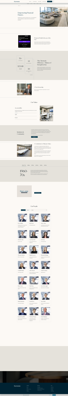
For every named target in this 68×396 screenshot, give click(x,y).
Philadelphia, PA (31, 348)
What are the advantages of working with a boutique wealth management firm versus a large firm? (33, 368)
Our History (31, 3)
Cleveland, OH (31, 345)
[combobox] (39, 210)
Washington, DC (31, 351)
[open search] (53, 1)
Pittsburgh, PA (44, 348)
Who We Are (28, 3)
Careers (40, 3)
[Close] (67, 395)
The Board (34, 3)
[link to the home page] (17, 1)
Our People (37, 3)
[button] (35, 1)
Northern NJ (44, 345)
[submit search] (46, 210)
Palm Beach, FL (18, 348)
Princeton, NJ (17, 351)
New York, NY (17, 345)
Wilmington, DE (45, 351)
